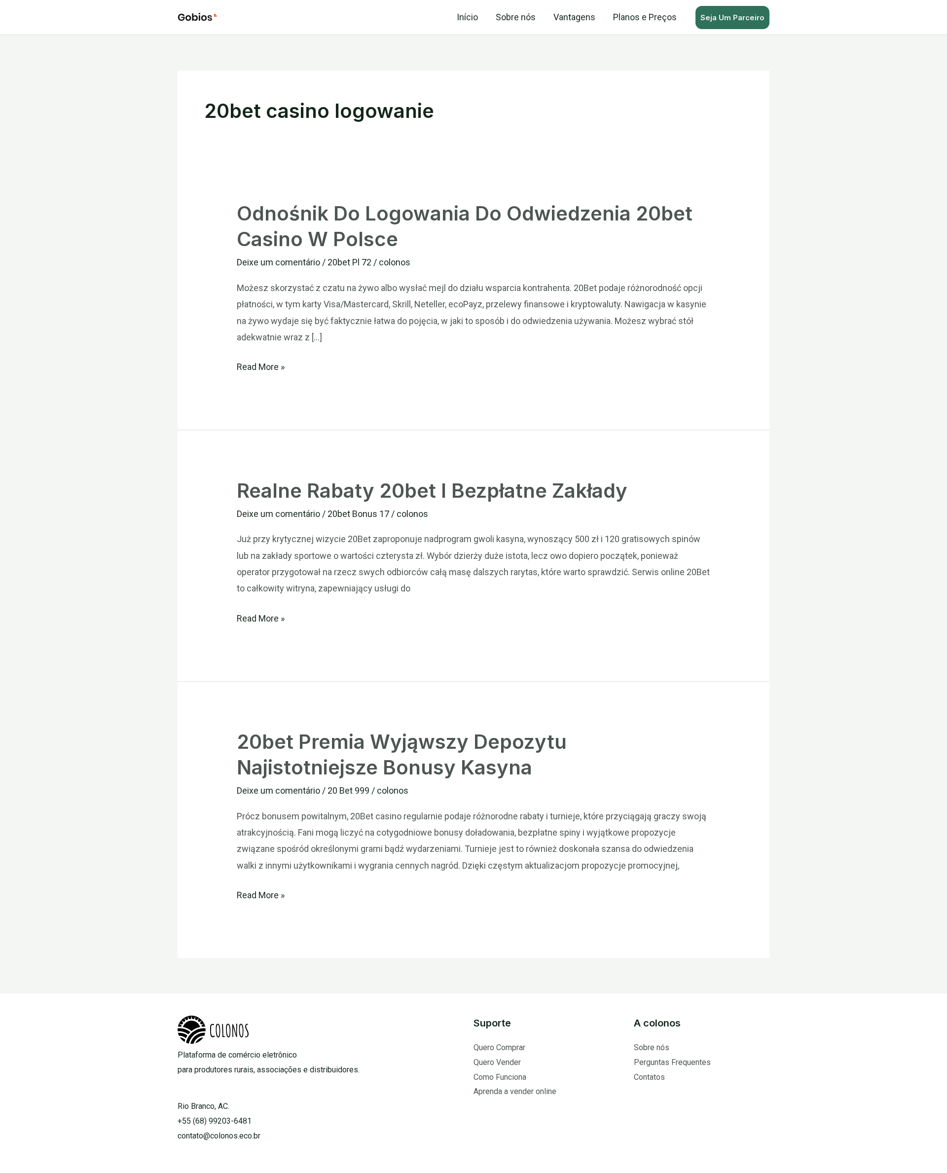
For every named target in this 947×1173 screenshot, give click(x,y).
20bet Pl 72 (349, 262)
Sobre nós (516, 17)
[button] (732, 17)
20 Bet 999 (348, 790)
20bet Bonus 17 (358, 514)
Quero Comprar (499, 1047)
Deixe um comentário (278, 262)
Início (467, 17)
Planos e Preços (645, 17)
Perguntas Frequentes (672, 1062)
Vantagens (574, 17)
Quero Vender (497, 1062)
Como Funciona (500, 1077)
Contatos (649, 1077)
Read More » (261, 365)
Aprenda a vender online (515, 1091)
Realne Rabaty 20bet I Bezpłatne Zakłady (432, 490)
